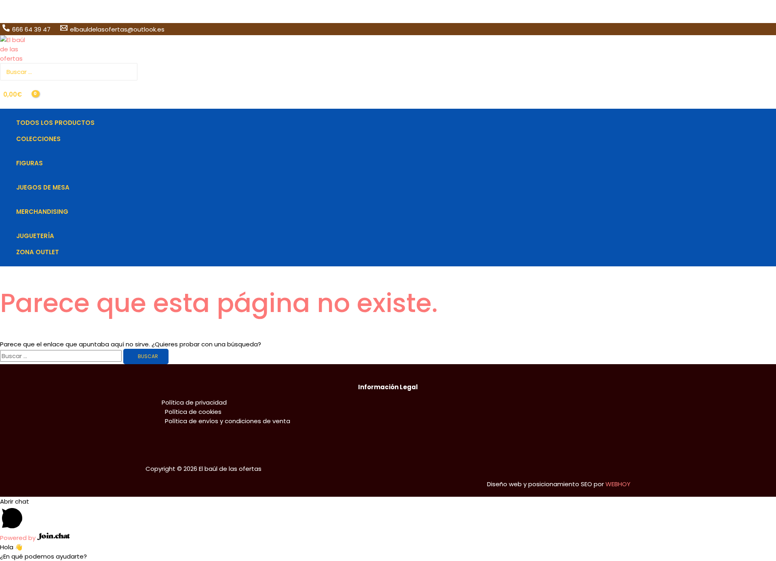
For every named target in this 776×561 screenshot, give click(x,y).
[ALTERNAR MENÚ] (55, 151)
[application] (64, 139)
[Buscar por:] (61, 356)
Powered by (18, 538)
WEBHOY (617, 484)
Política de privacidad (194, 402)
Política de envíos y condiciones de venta (227, 421)
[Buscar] (132, 71)
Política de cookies (193, 411)
